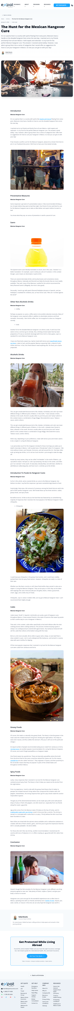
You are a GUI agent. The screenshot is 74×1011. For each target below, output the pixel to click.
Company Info (46, 993)
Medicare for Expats (24, 1006)
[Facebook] (6, 997)
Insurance (17, 4)
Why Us (44, 990)
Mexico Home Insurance (24, 998)
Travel (22, 991)
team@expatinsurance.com (10, 988)
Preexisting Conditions (56, 1000)
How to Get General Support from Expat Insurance (57, 990)
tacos (14, 749)
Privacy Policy (46, 999)
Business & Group (24, 994)
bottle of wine (50, 901)
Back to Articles (7, 15)
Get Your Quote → (62, 5)
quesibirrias (14, 760)
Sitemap (44, 1006)
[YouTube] (10, 997)
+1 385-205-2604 (8, 994)
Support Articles (34, 996)
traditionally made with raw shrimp (21, 812)
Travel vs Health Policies (57, 996)
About (27, 4)
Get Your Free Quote (36, 956)
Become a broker (45, 996)
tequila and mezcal (45, 119)
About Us (44, 988)
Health (22, 986)
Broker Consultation (35, 1000)
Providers (36, 4)
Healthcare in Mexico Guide (57, 1004)
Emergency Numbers (35, 987)
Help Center (35, 990)
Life (22, 988)
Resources (47, 4)
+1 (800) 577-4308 (8, 991)
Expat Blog (34, 993)
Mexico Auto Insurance (24, 1002)
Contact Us (35, 1003)
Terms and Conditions (45, 1002)
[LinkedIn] (15, 997)
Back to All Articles (38, 975)
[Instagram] (2, 997)
